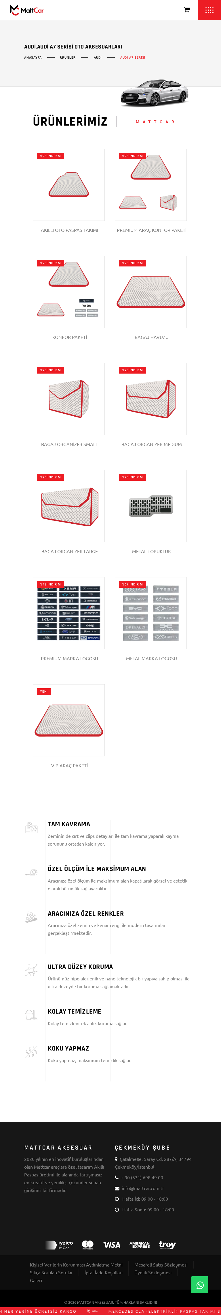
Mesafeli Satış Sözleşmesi (161, 1264)
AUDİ (98, 57)
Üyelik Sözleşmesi (153, 1272)
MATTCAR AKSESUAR (95, 1302)
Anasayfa (33, 57)
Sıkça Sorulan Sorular (51, 1272)
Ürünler (68, 57)
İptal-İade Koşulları (104, 1272)
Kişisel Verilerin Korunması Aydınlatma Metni (76, 1264)
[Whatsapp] (199, 1284)
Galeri (36, 1280)
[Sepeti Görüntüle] (187, 10)
